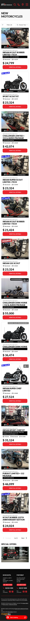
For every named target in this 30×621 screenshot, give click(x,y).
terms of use (5, 604)
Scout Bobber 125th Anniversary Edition (14, 518)
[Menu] (27, 4)
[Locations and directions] (22, 4)
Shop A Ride (10, 611)
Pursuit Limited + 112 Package (13, 474)
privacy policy (25, 603)
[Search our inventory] (14, 4)
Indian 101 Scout (11, 263)
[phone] (18, 4)
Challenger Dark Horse (15, 347)
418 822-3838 (9, 588)
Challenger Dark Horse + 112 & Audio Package (15, 304)
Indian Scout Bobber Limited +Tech (14, 53)
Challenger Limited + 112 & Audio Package (13, 137)
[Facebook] (10, 592)
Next (22, 538)
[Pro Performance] (6, 4)
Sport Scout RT (11, 96)
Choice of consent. (13, 604)
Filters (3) (9, 25)
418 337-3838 (23, 588)
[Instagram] (12, 592)
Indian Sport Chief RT (14, 430)
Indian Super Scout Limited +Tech (13, 181)
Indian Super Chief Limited (12, 389)
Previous (8, 538)
